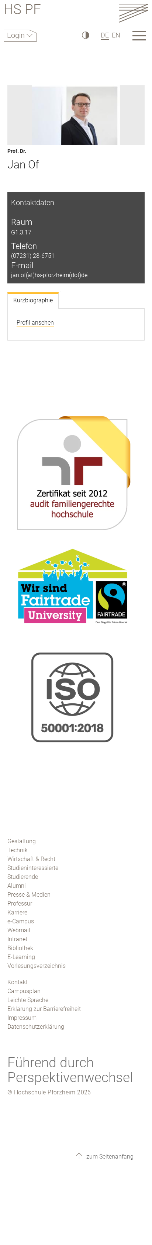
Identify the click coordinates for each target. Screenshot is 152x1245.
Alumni (16, 885)
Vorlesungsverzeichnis (36, 965)
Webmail (18, 930)
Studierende (22, 876)
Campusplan (24, 991)
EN (116, 35)
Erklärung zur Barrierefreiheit (44, 1008)
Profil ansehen (35, 322)
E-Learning (21, 956)
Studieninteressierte (32, 867)
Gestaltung (21, 841)
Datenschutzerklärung (35, 1026)
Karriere (17, 912)
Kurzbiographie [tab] (33, 300)
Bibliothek (20, 948)
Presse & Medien (29, 894)
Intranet (17, 939)
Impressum (22, 1017)
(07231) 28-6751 (33, 255)
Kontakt (17, 982)
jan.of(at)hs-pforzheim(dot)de (49, 275)
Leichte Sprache (27, 999)
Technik (17, 850)
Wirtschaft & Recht (31, 859)
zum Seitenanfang (109, 1156)
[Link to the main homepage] (133, 12)
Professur (19, 903)
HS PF (22, 10)
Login (17, 35)
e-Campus (20, 921)
